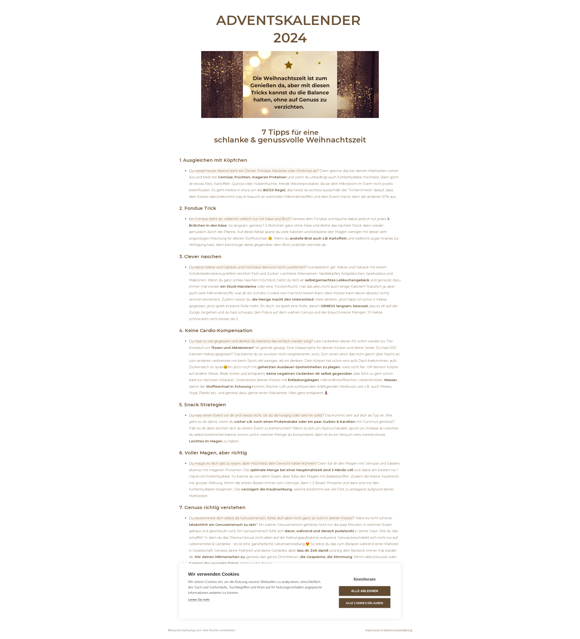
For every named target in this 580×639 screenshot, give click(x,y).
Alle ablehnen (364, 591)
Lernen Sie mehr (199, 599)
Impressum (372, 630)
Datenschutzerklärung (398, 630)
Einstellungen (365, 579)
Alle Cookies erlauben (364, 603)
